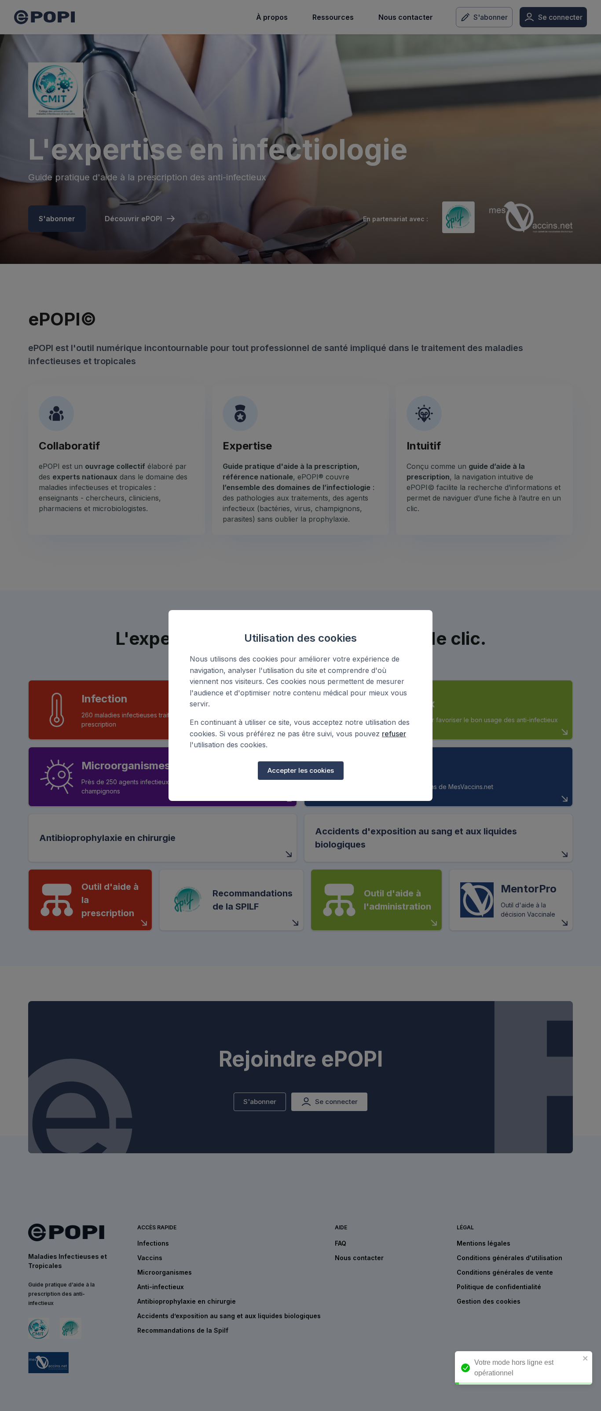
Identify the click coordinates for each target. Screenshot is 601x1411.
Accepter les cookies (301, 770)
